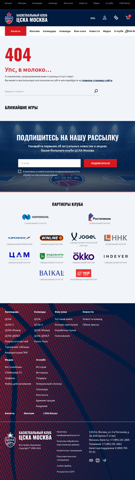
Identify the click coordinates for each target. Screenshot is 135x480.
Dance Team (41, 341)
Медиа (96, 3)
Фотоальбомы (13, 367)
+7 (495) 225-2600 (120, 439)
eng (93, 18)
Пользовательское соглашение (66, 458)
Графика (10, 378)
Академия (41, 406)
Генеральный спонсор (49, 383)
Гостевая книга (63, 319)
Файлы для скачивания (18, 383)
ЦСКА (8, 319)
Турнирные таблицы (17, 347)
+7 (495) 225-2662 (112, 444)
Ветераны (42, 372)
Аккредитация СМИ (16, 352)
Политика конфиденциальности (68, 433)
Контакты (42, 394)
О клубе (109, 3)
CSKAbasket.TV (13, 372)
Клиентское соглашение (69, 450)
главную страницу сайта (97, 80)
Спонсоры (42, 389)
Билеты (8, 3)
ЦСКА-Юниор (13, 330)
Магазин (22, 3)
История (41, 367)
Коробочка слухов (65, 330)
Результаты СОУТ (66, 471)
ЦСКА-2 (9, 324)
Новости (83, 3)
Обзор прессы (91, 324)
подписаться (100, 163)
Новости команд (92, 319)
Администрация (45, 400)
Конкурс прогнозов (66, 324)
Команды (53, 3)
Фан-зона (68, 3)
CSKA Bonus (124, 3)
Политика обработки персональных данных (68, 443)
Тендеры (41, 378)
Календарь (37, 3)
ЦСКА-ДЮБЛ (12, 335)
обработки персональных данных (40, 175)
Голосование (62, 335)
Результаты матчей (16, 341)
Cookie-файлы (64, 465)
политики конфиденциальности (61, 171)
